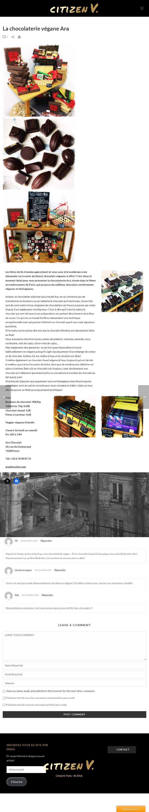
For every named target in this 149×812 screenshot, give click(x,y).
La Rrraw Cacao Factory (16, 500)
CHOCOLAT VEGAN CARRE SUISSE (71, 500)
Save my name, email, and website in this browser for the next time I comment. (51, 690)
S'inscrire (16, 781)
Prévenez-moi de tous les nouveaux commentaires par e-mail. (40, 697)
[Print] (21, 37)
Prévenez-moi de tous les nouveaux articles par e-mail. (36, 704)
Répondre (46, 540)
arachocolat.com (15, 466)
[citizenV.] (74, 8)
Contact (123, 749)
